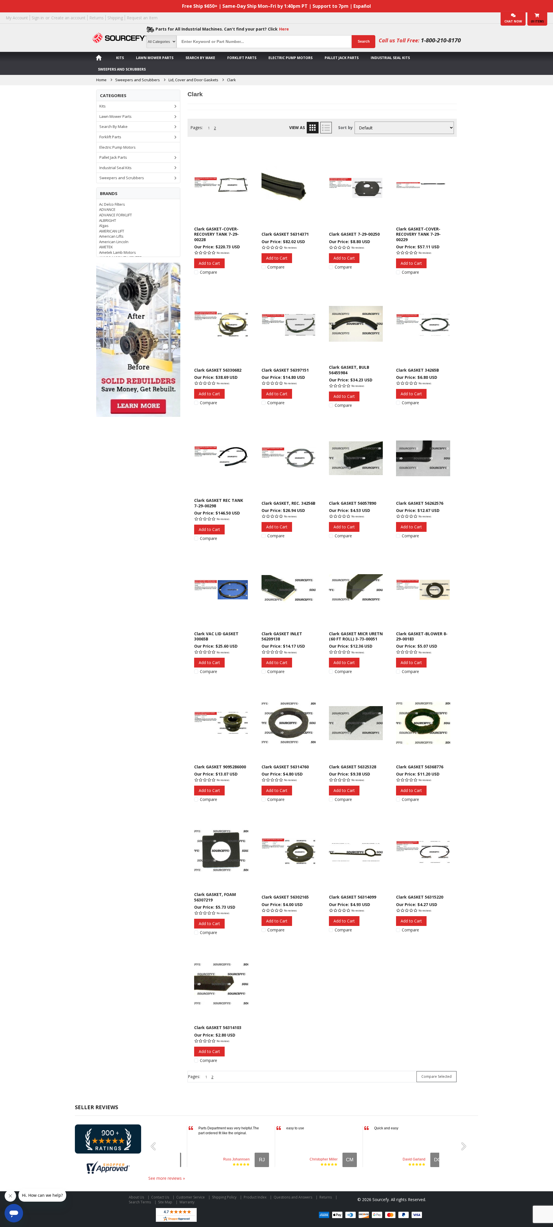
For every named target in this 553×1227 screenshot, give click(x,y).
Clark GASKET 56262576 (419, 503)
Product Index (255, 1197)
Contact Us (160, 1197)
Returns (96, 17)
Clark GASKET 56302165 (285, 897)
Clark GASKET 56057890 (352, 503)
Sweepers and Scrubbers (122, 69)
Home (101, 79)
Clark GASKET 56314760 (285, 767)
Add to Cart (209, 263)
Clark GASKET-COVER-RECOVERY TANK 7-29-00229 (418, 234)
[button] (155, 1146)
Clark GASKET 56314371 (285, 234)
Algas (104, 225)
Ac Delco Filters (112, 204)
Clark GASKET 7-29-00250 (354, 234)
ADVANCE (107, 209)
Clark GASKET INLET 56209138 (282, 636)
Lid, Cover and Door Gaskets (193, 79)
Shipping (115, 17)
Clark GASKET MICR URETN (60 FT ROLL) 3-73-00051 (356, 636)
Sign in (38, 17)
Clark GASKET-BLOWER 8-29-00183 (422, 636)
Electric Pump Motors (290, 57)
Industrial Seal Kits (390, 57)
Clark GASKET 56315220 (419, 897)
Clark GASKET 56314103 (217, 1027)
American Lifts (111, 236)
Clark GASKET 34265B (417, 370)
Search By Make (200, 57)
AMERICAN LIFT (111, 231)
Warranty (186, 1202)
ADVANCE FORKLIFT (115, 215)
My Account (17, 17)
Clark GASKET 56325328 (352, 767)
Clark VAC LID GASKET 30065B (216, 636)
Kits (120, 57)
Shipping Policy (224, 1197)
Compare (208, 272)
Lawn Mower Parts (154, 57)
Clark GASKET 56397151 (285, 370)
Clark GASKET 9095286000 (220, 767)
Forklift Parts (241, 57)
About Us (136, 1197)
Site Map (165, 1202)
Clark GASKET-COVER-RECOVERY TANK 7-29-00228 (216, 234)
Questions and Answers (293, 1197)
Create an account (68, 17)
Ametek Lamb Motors (117, 252)
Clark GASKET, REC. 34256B (288, 503)
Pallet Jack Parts (342, 57)
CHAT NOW (513, 21)
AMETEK (106, 246)
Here (284, 29)
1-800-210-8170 (441, 40)
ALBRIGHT (107, 220)
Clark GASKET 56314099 (352, 897)
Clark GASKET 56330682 (217, 370)
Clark (231, 79)
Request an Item (142, 17)
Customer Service (190, 1197)
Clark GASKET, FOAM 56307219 (215, 897)
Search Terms (140, 1202)
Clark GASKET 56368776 (419, 767)
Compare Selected (436, 1076)
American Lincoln (113, 241)
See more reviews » (166, 1178)
